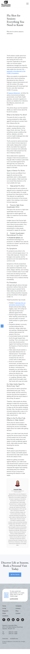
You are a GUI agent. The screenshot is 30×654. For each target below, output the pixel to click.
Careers (18, 608)
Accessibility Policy (14, 638)
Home (4, 606)
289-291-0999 (13, 633)
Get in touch (15, 574)
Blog (17, 611)
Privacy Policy (5, 638)
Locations (5, 616)
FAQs (4, 613)
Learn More (14, 599)
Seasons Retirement (14, 93)
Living (4, 608)
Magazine (5, 611)
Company (18, 606)
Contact (18, 613)
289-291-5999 (13, 632)
